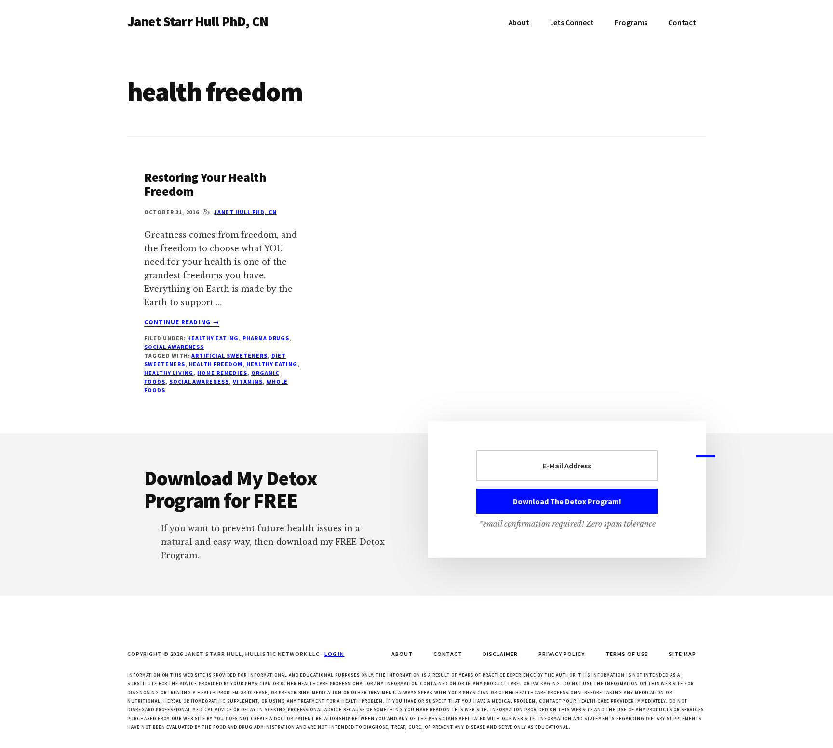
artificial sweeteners (229, 355)
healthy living (168, 372)
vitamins (248, 381)
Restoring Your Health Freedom (205, 184)
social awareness (174, 346)
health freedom (215, 364)
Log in (334, 653)
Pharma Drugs (266, 338)
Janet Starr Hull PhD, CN (197, 21)
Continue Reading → (181, 322)
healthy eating (271, 364)
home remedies (222, 372)
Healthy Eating (212, 338)
